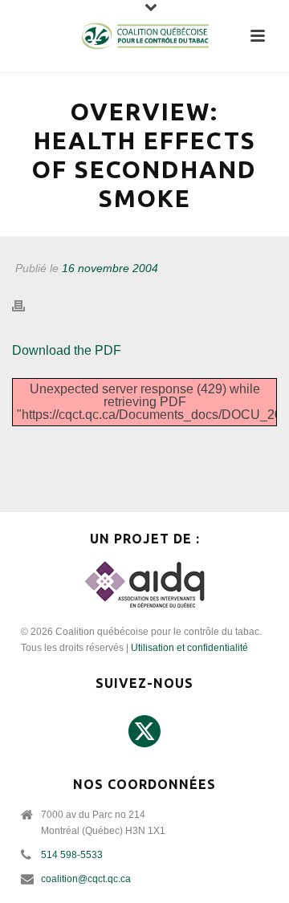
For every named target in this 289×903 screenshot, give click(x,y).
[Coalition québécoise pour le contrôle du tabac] (144, 36)
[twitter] (144, 732)
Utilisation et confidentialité (189, 647)
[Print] (26, 306)
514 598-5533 (72, 854)
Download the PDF (66, 350)
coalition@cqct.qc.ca (86, 879)
